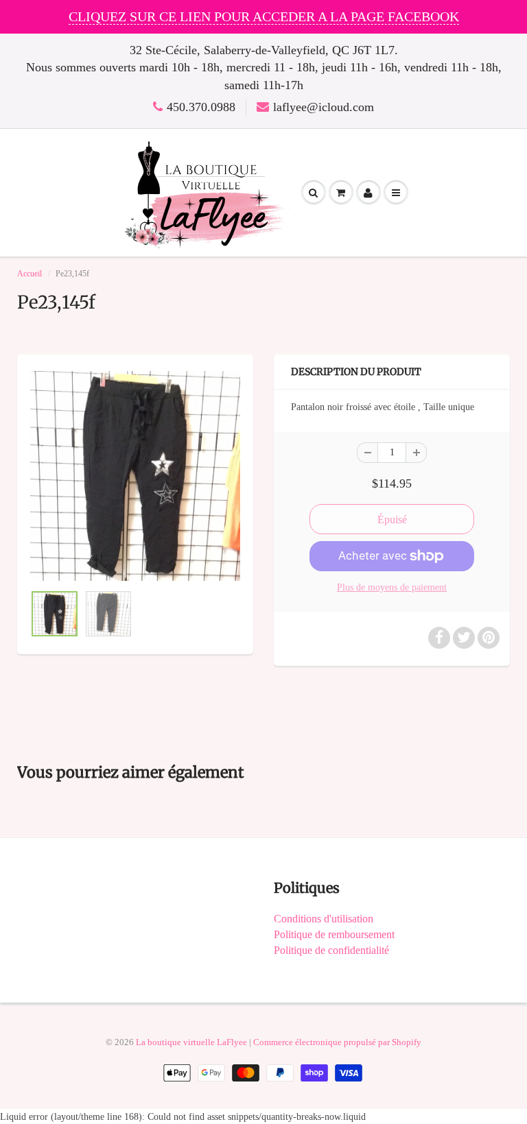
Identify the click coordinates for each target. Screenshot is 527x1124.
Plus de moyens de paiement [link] (392, 587)
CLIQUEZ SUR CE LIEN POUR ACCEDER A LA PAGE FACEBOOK (264, 16)
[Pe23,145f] (135, 476)
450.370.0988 (201, 107)
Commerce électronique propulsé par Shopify (337, 1042)
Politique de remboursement (334, 934)
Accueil (29, 273)
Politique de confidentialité (331, 950)
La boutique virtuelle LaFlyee (191, 1042)
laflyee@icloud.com (323, 107)
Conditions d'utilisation (323, 918)
